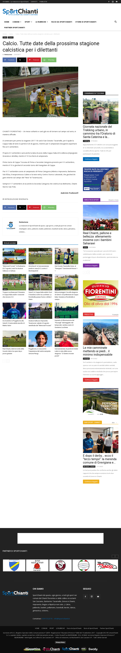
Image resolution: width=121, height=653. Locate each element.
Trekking (86, 141)
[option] (14, 567)
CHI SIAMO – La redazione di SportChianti (16, 1)
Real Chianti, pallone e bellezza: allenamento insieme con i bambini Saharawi (97, 238)
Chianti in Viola (113, 200)
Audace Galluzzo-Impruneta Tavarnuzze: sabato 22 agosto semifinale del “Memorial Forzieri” (40, 323)
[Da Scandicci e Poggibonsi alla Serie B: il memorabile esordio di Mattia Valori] (14, 311)
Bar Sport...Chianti (89, 466)
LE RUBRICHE (41, 22)
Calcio (11, 34)
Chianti (11, 37)
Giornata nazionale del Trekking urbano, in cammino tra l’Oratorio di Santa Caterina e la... (99, 132)
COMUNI (16, 22)
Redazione (8, 54)
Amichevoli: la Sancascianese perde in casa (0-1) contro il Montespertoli (39, 268)
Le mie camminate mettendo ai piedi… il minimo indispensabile (97, 351)
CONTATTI (34, 1)
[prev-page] (4, 361)
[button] (115, 22)
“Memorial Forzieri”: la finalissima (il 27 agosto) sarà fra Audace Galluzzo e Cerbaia (14, 268)
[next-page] (7, 361)
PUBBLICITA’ (43, 1)
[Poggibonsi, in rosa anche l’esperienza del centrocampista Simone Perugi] (40, 339)
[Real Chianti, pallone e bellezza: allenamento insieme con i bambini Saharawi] (100, 218)
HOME (6, 22)
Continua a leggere (91, 159)
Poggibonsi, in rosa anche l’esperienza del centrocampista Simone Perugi (39, 351)
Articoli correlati (10, 243)
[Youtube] (116, 1)
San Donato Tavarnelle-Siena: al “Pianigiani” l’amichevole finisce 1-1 (66, 268)
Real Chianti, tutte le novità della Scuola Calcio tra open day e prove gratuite (13, 351)
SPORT (27, 22)
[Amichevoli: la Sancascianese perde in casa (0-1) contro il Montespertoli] (40, 256)
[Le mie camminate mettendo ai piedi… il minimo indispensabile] (100, 332)
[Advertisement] (80, 12)
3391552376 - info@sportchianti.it (56, 618)
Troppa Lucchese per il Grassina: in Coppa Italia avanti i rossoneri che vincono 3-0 (14, 294)
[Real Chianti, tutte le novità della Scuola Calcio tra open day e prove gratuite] (14, 339)
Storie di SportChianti (85, 22)
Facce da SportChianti (61, 22)
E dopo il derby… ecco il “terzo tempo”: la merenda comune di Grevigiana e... (100, 459)
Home (5, 34)
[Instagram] (113, 1)
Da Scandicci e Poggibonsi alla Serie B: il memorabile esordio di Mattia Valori (14, 323)
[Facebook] (109, 1)
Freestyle (115, 314)
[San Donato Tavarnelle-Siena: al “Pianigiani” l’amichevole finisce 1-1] (66, 256)
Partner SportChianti (14, 27)
